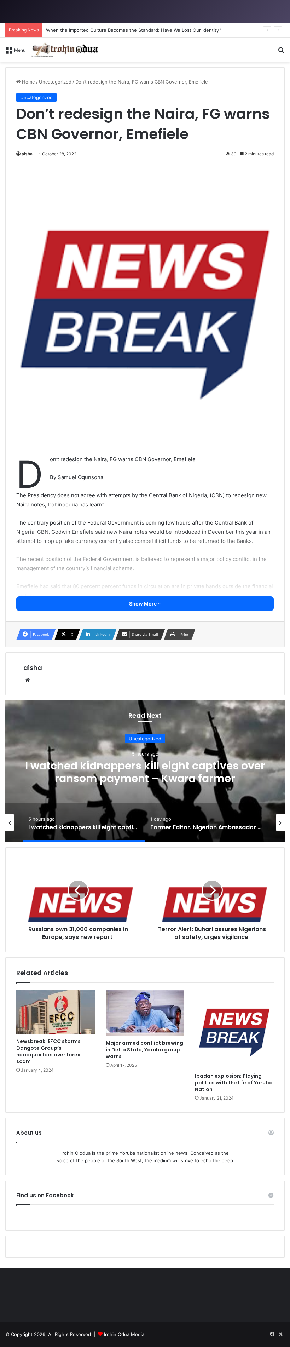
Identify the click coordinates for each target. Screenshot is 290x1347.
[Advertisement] (145, 115)
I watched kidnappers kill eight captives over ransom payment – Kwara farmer (145, 772)
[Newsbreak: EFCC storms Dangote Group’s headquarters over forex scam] (55, 1012)
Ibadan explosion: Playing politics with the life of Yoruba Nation (234, 1082)
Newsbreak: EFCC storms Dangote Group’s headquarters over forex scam (48, 1051)
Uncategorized (145, 738)
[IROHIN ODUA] (64, 49)
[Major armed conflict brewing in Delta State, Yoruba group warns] (145, 1013)
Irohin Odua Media (124, 1334)
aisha (32, 667)
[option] (145, 771)
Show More (143, 604)
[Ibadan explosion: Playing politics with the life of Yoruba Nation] (234, 1029)
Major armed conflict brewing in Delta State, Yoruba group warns (144, 1049)
